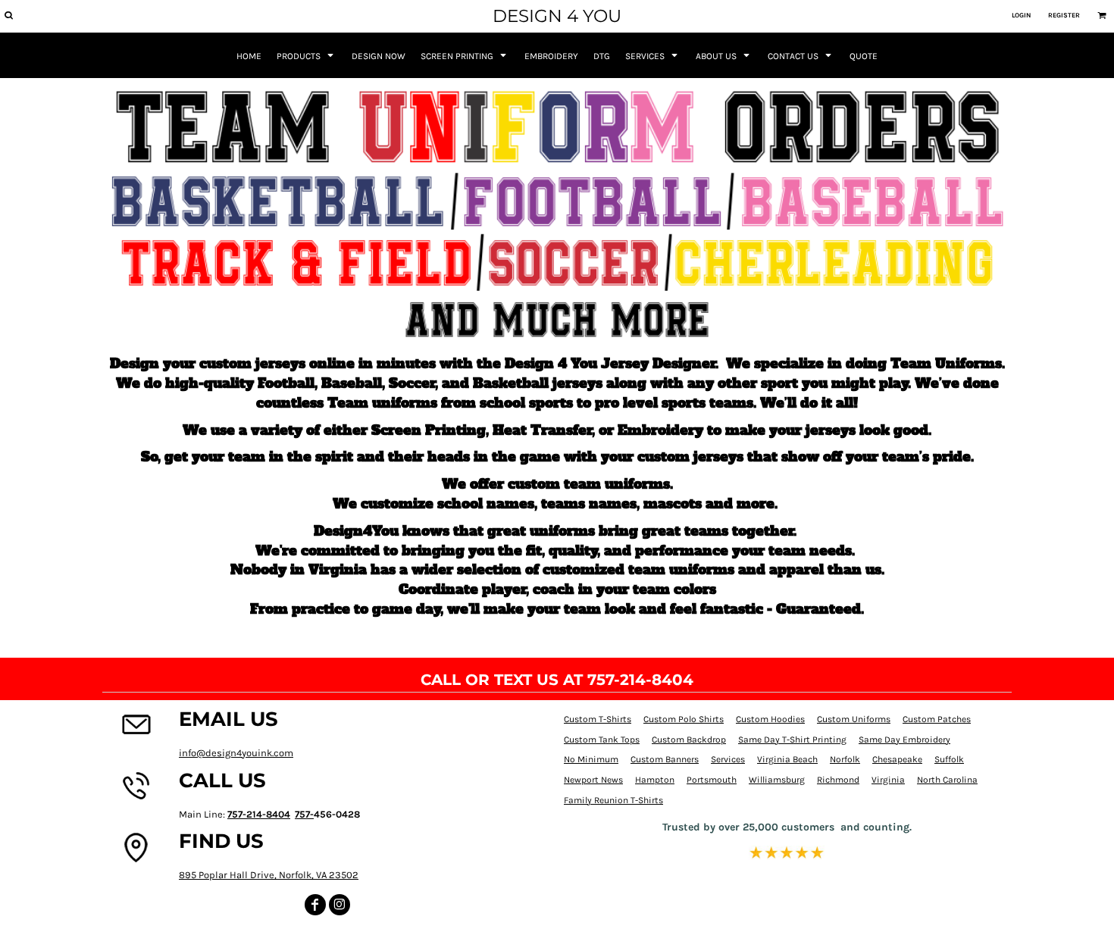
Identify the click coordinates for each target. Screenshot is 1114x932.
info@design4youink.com (236, 752)
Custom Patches (937, 719)
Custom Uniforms (853, 719)
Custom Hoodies (770, 719)
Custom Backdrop (689, 739)
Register (1064, 15)
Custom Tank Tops (602, 739)
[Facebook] (315, 904)
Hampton (654, 779)
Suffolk (949, 759)
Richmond (838, 779)
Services (728, 759)
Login (1021, 15)
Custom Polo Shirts (683, 719)
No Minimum (591, 759)
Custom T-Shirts (597, 719)
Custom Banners (665, 759)
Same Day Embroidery (904, 739)
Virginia (888, 779)
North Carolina (947, 779)
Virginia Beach (787, 759)
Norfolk (845, 759)
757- (304, 814)
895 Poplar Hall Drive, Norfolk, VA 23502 (268, 874)
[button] (8, 15)
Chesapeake (897, 759)
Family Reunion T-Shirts (613, 800)
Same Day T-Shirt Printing (792, 739)
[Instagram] (339, 904)
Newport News (593, 779)
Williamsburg (777, 779)
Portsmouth (712, 779)
